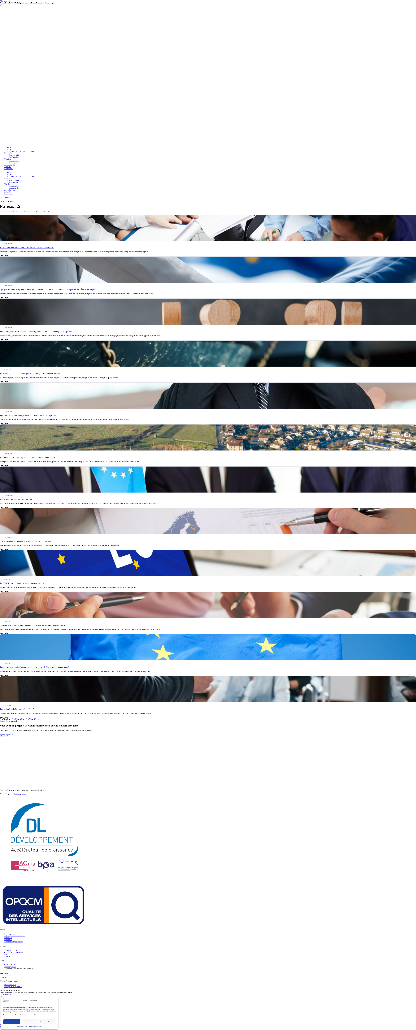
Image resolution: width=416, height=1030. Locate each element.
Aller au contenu (5, 1)
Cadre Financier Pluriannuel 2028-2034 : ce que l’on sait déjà (25, 541)
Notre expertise (14, 155)
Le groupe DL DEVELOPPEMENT (21, 151)
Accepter (11, 1022)
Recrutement (8, 169)
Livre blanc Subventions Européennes (16, 499)
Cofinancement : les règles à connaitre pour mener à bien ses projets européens (32, 625)
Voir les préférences (47, 1022)
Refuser (29, 1022)
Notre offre (8, 153)
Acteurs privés (14, 163)
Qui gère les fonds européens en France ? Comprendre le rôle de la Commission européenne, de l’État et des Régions (48, 289)
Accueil (2, 201)
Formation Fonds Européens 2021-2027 (17, 709)
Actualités (7, 167)
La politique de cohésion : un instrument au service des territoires (27, 247)
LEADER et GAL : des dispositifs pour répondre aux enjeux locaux (28, 457)
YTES (11, 149)
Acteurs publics (14, 161)
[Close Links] (3, 1029)
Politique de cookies (22, 1026)
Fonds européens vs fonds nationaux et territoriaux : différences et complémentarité (34, 667)
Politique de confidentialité (34, 1026)
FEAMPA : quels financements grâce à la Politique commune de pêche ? (30, 373)
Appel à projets (9, 165)
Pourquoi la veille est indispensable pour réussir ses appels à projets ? (28, 415)
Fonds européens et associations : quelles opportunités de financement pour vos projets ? (36, 331)
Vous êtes (7, 159)
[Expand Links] (1, 1029)
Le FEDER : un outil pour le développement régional (22, 583)
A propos (7, 147)
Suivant (37, 719)
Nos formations (14, 157)
